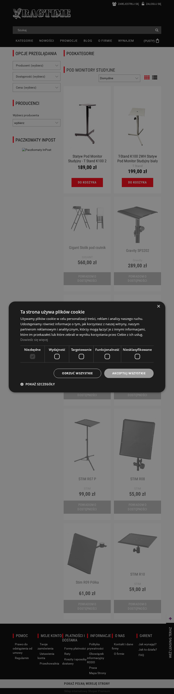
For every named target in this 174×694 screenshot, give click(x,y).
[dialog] (87, 347)
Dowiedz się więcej (34, 340)
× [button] (158, 306)
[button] (37, 384)
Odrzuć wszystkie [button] (77, 373)
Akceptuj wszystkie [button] (129, 373)
